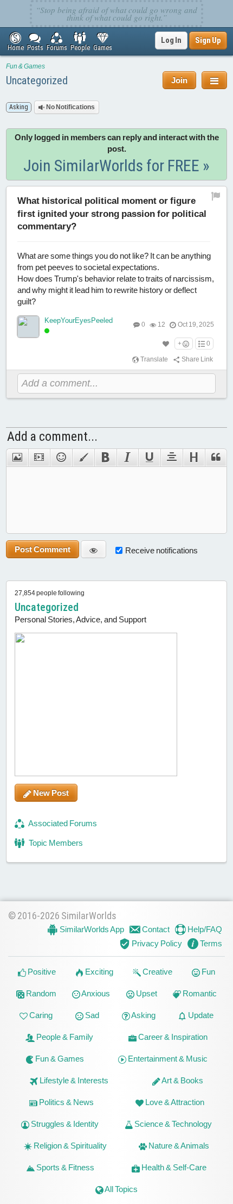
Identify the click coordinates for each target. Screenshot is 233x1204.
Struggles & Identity (64, 1123)
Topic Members (55, 842)
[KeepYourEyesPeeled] (28, 327)
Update (199, 1015)
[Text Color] (83, 457)
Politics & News (65, 1102)
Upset (145, 993)
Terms (210, 943)
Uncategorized (37, 80)
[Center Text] (171, 457)
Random (40, 993)
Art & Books (181, 1080)
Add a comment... (52, 436)
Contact (155, 929)
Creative (156, 971)
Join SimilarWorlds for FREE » (116, 165)
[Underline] (149, 457)
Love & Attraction (174, 1102)
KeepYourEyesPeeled (78, 320)
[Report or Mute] (216, 195)
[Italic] (127, 457)
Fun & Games (25, 66)
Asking (143, 1015)
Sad (91, 1015)
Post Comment (42, 549)
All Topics (120, 1189)
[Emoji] (61, 457)
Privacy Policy (156, 943)
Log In (171, 40)
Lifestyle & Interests (73, 1080)
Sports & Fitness (64, 1167)
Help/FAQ (204, 929)
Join (179, 80)
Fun (207, 971)
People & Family (64, 1036)
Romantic (199, 993)
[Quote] (216, 457)
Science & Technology (172, 1123)
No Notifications (70, 107)
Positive (41, 971)
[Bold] (105, 457)
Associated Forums (62, 823)
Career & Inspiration (172, 1036)
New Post (50, 792)
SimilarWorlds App (91, 929)
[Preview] (93, 549)
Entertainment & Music (167, 1058)
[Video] (39, 457)
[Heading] (194, 457)
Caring (40, 1015)
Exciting (98, 971)
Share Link (196, 359)
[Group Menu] (214, 80)
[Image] (17, 457)
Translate (153, 359)
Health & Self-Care (173, 1167)
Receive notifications (161, 550)
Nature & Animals (178, 1145)
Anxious (95, 993)
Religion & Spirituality (69, 1145)
